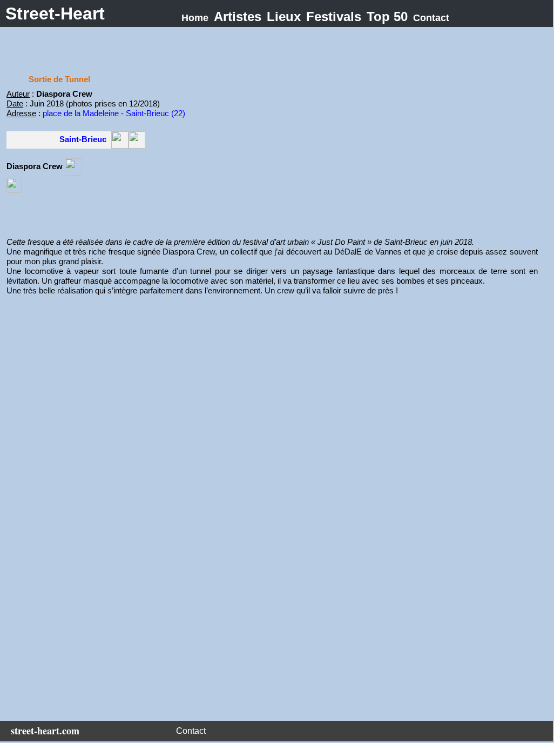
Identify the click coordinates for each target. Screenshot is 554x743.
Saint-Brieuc (82, 139)
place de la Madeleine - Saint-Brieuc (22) (114, 113)
